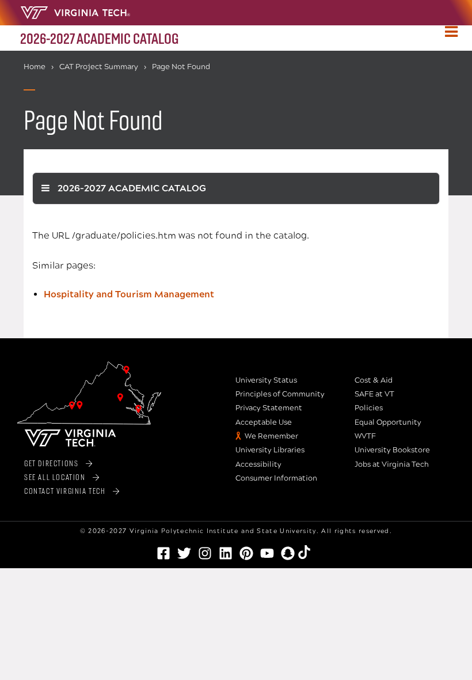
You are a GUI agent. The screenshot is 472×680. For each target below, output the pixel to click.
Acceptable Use (263, 422)
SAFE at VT (374, 394)
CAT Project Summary (98, 66)
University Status (266, 380)
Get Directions (51, 463)
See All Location (55, 477)
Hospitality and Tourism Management (129, 294)
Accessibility (258, 464)
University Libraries (269, 450)
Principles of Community (280, 394)
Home (34, 66)
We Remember (271, 436)
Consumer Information (276, 478)
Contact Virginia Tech (65, 491)
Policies (369, 408)
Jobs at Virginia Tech (392, 464)
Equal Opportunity (388, 422)
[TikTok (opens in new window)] (308, 552)
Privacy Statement (268, 408)
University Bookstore (392, 450)
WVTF (365, 436)
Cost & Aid (374, 380)
